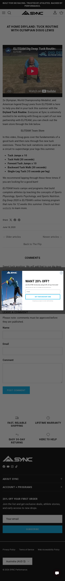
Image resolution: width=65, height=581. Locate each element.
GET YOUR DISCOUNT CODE (43, 297)
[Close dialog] (61, 272)
